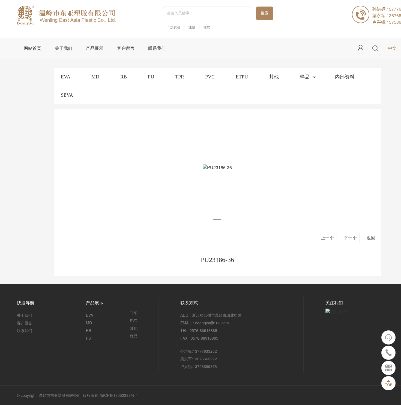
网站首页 (32, 48)
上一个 (327, 238)
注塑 (191, 27)
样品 (305, 77)
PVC (210, 77)
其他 (274, 77)
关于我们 (63, 48)
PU (151, 77)
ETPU (242, 77)
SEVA (67, 95)
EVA (65, 77)
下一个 (350, 238)
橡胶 (207, 27)
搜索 (264, 13)
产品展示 (94, 48)
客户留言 (125, 48)
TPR (179, 77)
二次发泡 (173, 27)
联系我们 (157, 48)
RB (123, 77)
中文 (392, 48)
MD (95, 77)
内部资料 (345, 77)
